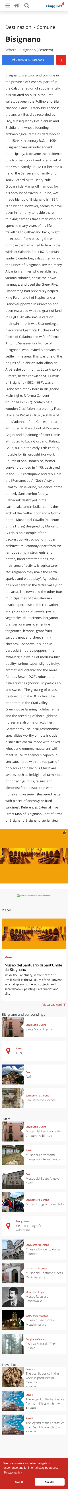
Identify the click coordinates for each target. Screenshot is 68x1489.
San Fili (29, 1394)
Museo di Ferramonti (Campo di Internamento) (43, 1157)
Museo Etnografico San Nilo (45, 1204)
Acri (28, 1072)
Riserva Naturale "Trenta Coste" (42, 1346)
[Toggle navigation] (8, 5)
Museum (10, 957)
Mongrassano (23, 1221)
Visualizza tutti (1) (54, 1005)
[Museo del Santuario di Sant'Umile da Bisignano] (34, 934)
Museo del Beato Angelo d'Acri (42, 1180)
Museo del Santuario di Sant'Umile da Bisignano (33, 967)
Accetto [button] (49, 1481)
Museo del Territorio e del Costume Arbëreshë (43, 1133)
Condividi (29, 60)
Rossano (30, 1369)
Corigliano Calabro (36, 1339)
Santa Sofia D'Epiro (36, 1024)
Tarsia (29, 1150)
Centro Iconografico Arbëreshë (30, 1228)
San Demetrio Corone (37, 1095)
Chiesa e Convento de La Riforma (43, 1251)
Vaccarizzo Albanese (36, 1268)
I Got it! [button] (18, 1481)
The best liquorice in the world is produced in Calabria (42, 1377)
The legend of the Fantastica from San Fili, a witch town (45, 1401)
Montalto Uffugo (35, 1292)
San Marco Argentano (37, 1244)
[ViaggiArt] (17, 5)
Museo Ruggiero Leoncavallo (37, 1298)
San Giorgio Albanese (37, 1315)
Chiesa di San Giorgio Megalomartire (40, 1322)
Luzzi (19, 1048)
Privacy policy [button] (13, 1472)
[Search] (26, 5)
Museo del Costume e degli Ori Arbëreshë (44, 1275)
